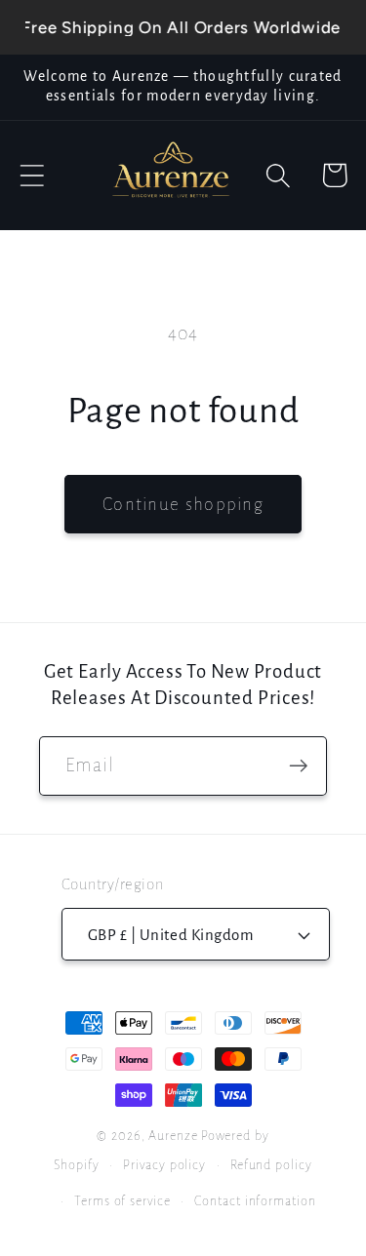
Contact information (254, 1201)
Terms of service (122, 1201)
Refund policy (271, 1165)
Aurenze (172, 1136)
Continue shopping (183, 504)
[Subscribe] (298, 766)
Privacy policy (164, 1165)
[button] (32, 175)
